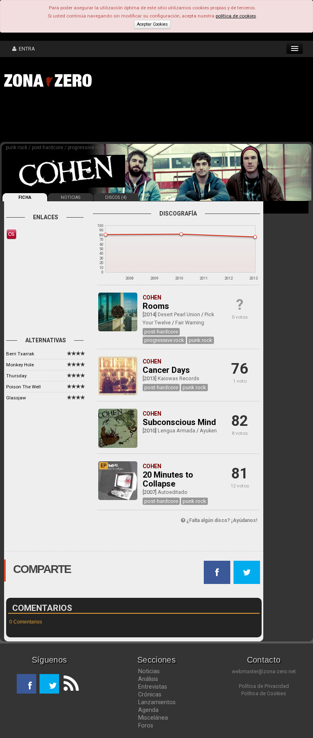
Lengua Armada (176, 430)
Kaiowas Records (178, 378)
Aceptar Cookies (152, 24)
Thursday (16, 376)
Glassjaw (16, 398)
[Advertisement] (126, 117)
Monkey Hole (20, 365)
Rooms (156, 306)
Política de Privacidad (264, 686)
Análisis (148, 679)
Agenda (148, 710)
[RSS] (69, 684)
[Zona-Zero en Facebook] (26, 684)
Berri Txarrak (20, 354)
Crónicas (149, 694)
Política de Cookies (263, 693)
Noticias (149, 671)
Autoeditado (172, 492)
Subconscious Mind (179, 422)
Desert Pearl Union (179, 314)
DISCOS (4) (116, 197)
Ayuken (208, 430)
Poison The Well (23, 387)
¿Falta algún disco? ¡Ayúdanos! (221, 520)
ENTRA (25, 49)
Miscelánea (153, 717)
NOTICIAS (70, 197)
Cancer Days (166, 370)
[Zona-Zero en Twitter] (49, 684)
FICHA (24, 197)
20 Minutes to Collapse (168, 479)
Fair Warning (189, 322)
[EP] (117, 498)
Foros (145, 725)
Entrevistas (152, 686)
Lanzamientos (157, 702)
